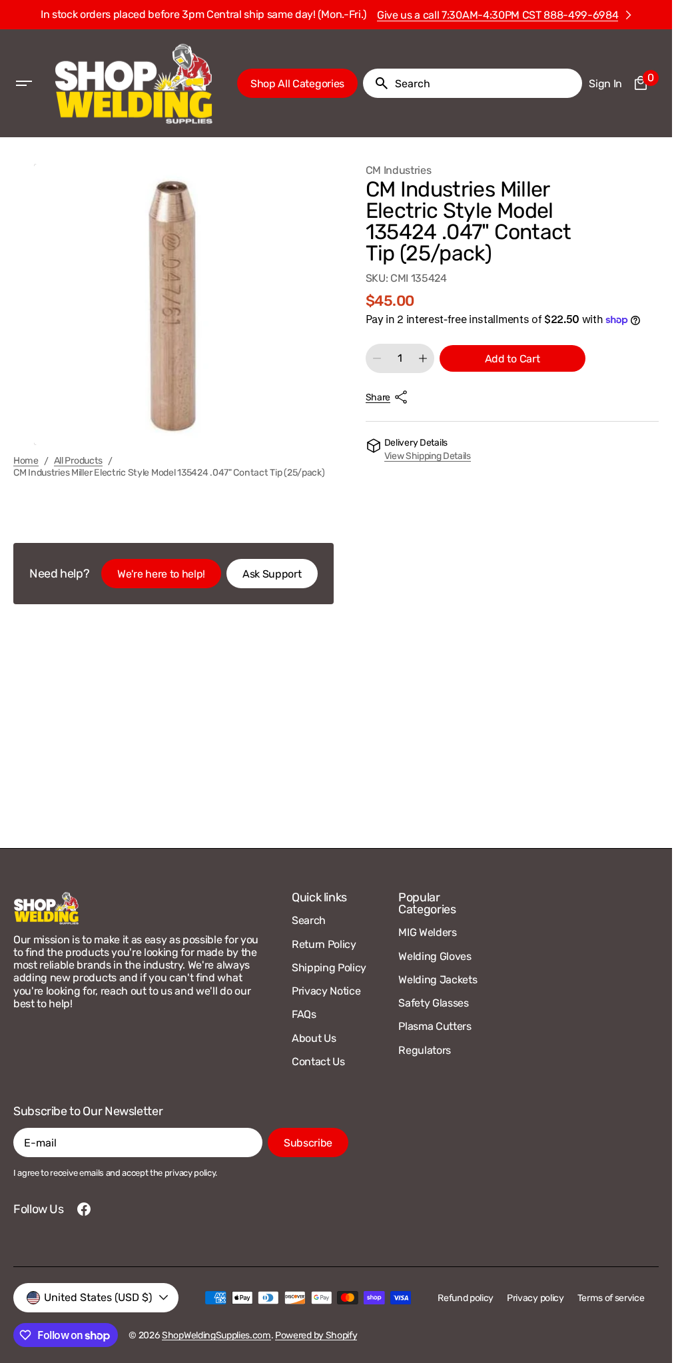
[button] (24, 83)
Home (26, 461)
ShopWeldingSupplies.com (216, 1335)
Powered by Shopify (316, 1335)
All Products (78, 461)
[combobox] (486, 83)
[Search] (376, 83)
